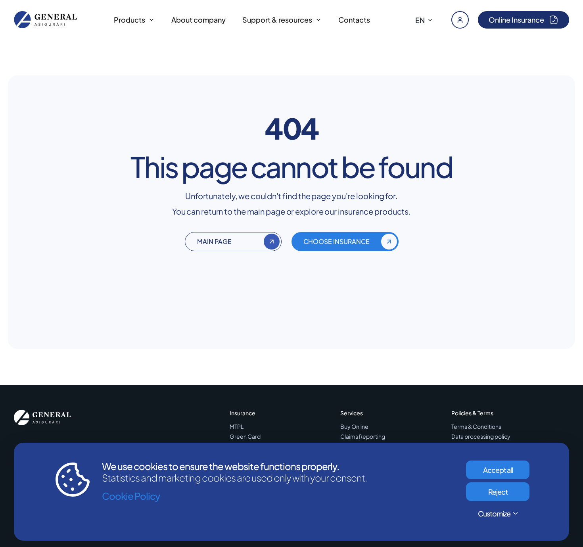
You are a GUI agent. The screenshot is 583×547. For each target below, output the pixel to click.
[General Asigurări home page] (45, 19)
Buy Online (354, 426)
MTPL (237, 426)
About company (198, 19)
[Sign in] (460, 20)
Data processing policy (480, 436)
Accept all (498, 469)
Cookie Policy (131, 496)
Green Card (245, 436)
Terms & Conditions (476, 426)
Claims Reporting (362, 436)
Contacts (354, 19)
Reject (498, 491)
